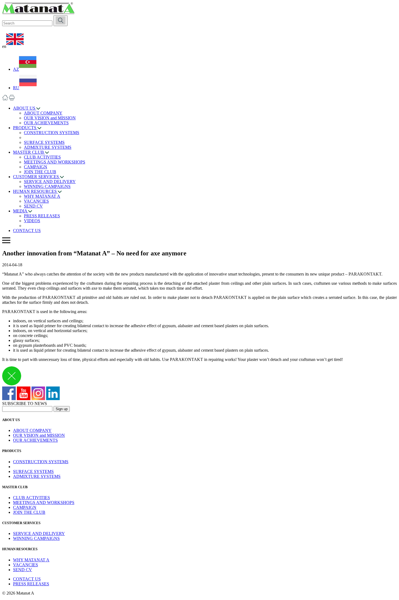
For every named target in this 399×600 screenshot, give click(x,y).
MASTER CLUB (29, 152)
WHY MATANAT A (42, 196)
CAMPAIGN (35, 167)
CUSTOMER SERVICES (36, 176)
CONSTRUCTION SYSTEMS (51, 132)
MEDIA (20, 211)
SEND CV (33, 206)
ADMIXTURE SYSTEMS (47, 147)
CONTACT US (27, 230)
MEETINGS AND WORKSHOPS (54, 162)
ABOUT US (24, 108)
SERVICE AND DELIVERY (50, 181)
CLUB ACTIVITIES (42, 157)
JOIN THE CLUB (40, 171)
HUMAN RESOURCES (35, 191)
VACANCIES (36, 201)
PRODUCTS (25, 127)
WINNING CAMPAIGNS (47, 186)
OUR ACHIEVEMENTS (46, 122)
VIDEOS (32, 220)
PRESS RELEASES (42, 216)
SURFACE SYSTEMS (44, 142)
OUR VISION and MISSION (50, 118)
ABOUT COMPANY (43, 113)
